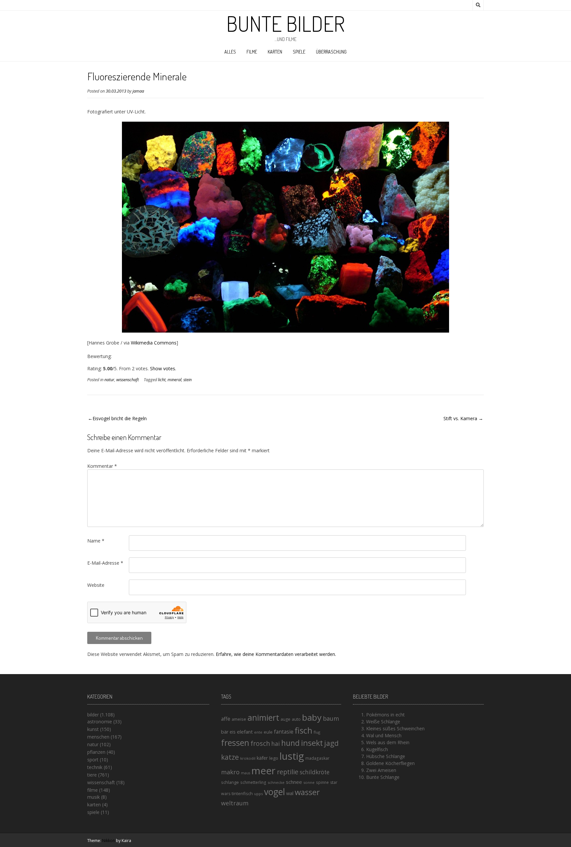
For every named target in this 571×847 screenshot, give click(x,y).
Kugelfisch (377, 749)
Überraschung (331, 52)
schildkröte (314, 772)
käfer (262, 757)
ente (258, 732)
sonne (309, 782)
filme (252, 52)
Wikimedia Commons (153, 343)
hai (275, 743)
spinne (322, 782)
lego (273, 758)
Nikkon (108, 840)
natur (109, 380)
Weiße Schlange (383, 721)
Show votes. (163, 368)
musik (93, 797)
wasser (307, 791)
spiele (299, 52)
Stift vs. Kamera (460, 418)
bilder (93, 714)
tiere (92, 775)
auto (296, 719)
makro (230, 772)
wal (289, 793)
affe (225, 718)
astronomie (99, 721)
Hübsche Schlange (385, 756)
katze (230, 757)
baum (331, 718)
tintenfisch (242, 793)
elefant (245, 731)
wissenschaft (127, 380)
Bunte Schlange (383, 777)
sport (92, 759)
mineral (174, 380)
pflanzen (96, 752)
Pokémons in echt (385, 714)
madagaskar (317, 758)
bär (224, 732)
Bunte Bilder (285, 23)
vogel (274, 792)
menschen (98, 737)
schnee (294, 782)
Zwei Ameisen (381, 770)
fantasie (283, 731)
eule (268, 732)
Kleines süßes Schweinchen (395, 728)
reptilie (287, 771)
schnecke (276, 782)
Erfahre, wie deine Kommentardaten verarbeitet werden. (276, 654)
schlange (230, 782)
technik (94, 767)
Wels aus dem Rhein (387, 742)
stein (187, 380)
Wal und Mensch (383, 735)
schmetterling (253, 782)
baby (312, 717)
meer (263, 770)
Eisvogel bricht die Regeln (120, 418)
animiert (263, 717)
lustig (292, 756)
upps (258, 793)
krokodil (247, 758)
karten (275, 52)
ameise (239, 719)
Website (95, 585)
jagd (331, 743)
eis (233, 732)
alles (230, 52)
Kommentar (102, 466)
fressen (235, 742)
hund (290, 743)
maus (245, 773)
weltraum (234, 803)
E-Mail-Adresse (105, 563)
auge (285, 719)
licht (162, 380)
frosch (260, 743)
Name (95, 541)
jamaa (138, 91)
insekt (312, 743)
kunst (93, 729)
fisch (303, 730)
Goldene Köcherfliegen (390, 763)
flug (317, 732)
